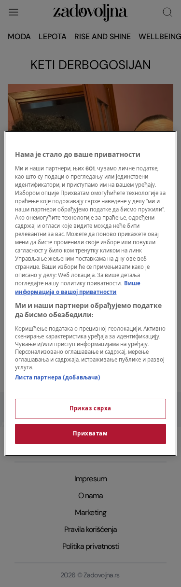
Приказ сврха (90, 408)
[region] (90, 293)
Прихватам (90, 433)
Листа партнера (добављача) (57, 377)
